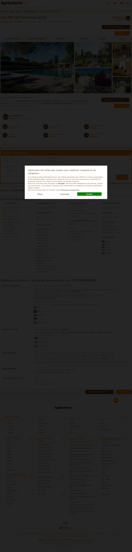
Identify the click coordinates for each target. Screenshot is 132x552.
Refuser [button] (40, 194)
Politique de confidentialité (69, 190)
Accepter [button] (89, 194)
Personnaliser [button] (64, 194)
